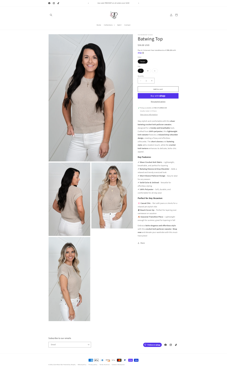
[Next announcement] (138, 3)
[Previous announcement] (88, 3)
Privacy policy (93, 364)
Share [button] (142, 243)
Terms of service (104, 364)
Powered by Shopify (69, 364)
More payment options (158, 101)
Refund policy (82, 364)
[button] (51, 15)
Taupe (142, 62)
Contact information (118, 364)
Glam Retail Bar (58, 364)
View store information (149, 115)
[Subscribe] (88, 344)
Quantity (141, 76)
